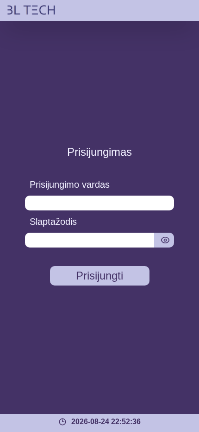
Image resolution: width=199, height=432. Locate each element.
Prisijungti (99, 275)
